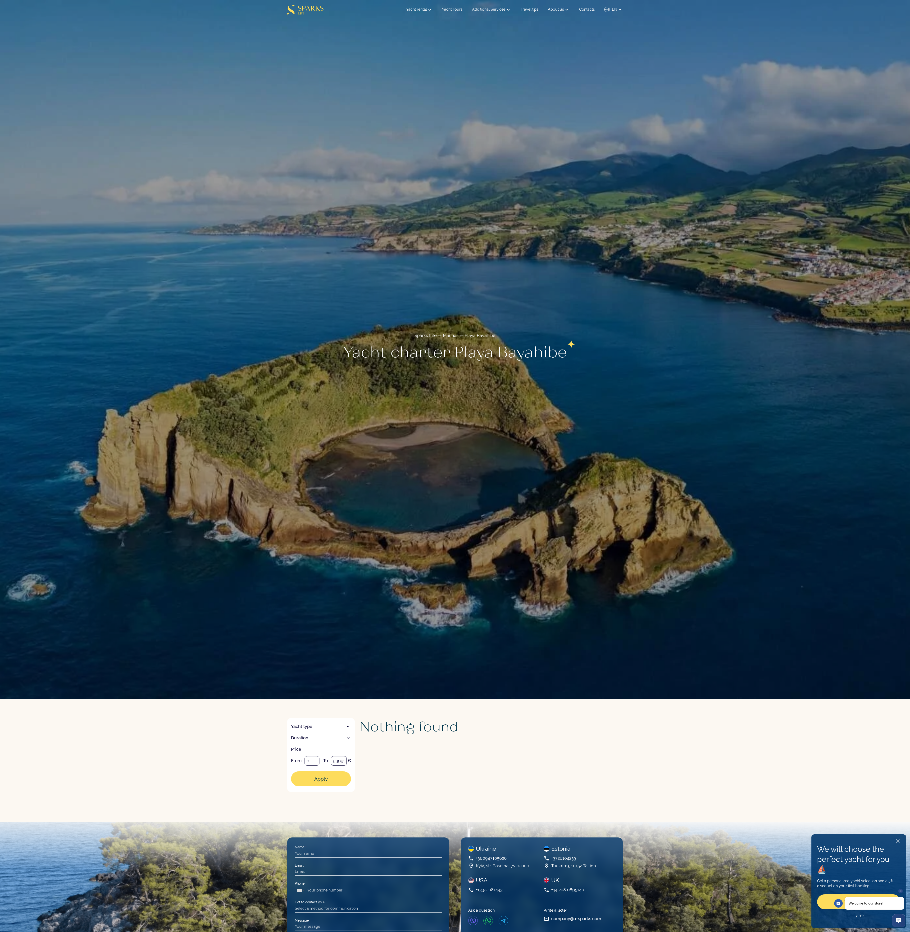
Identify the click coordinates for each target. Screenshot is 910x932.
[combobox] (300, 890)
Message (302, 920)
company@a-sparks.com (576, 918)
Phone (301, 883)
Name (300, 847)
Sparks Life (425, 335)
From (296, 760)
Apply (321, 779)
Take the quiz (859, 902)
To (325, 760)
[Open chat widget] (898, 920)
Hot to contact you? (311, 902)
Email (300, 865)
